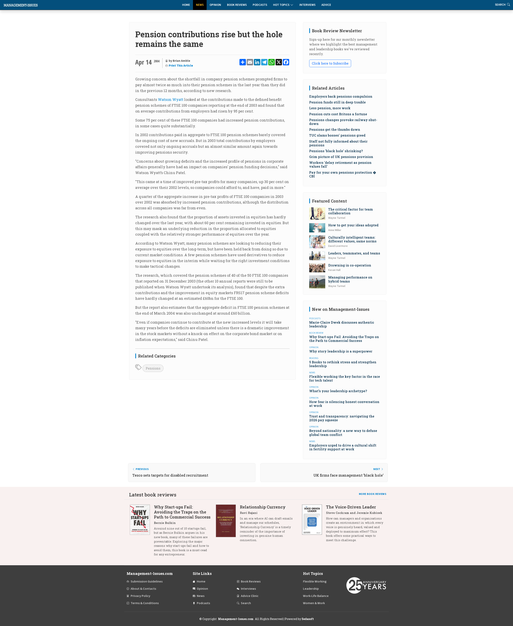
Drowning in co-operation (349, 265)
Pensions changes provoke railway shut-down (343, 122)
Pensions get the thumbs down (334, 129)
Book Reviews (237, 5)
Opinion (215, 5)
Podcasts (260, 5)
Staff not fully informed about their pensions (338, 143)
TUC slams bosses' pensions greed (337, 135)
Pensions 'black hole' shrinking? (336, 151)
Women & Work (314, 603)
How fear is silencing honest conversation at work (344, 404)
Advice (326, 5)
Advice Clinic (250, 596)
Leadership (311, 588)
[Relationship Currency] (228, 525)
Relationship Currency (263, 507)
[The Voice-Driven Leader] (314, 525)
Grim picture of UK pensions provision (341, 157)
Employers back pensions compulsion (340, 96)
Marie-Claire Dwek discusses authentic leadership (341, 324)
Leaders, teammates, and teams (354, 253)
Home (186, 5)
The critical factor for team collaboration (350, 211)
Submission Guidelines (147, 581)
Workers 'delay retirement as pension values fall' (340, 164)
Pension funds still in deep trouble (337, 102)
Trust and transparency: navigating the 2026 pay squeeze (341, 418)
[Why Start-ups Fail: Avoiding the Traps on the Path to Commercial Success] (142, 532)
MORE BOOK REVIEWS (373, 494)
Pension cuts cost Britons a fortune (338, 114)
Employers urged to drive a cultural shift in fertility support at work (342, 447)
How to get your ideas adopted (353, 225)
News (200, 5)
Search (246, 603)
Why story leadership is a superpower (340, 351)
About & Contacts (143, 588)
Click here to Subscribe (330, 63)
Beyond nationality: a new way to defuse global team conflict (343, 432)
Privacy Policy (140, 596)
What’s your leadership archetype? (338, 391)
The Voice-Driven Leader (351, 507)
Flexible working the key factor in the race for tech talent (344, 378)
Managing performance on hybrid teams (350, 279)
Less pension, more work (329, 108)
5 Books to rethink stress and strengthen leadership (342, 364)
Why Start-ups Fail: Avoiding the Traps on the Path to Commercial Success (344, 339)
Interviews (307, 5)
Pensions (153, 368)
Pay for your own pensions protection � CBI (342, 174)
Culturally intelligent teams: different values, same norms (352, 239)
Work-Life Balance (316, 596)
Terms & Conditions (145, 603)
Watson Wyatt (170, 99)
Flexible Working (314, 581)
